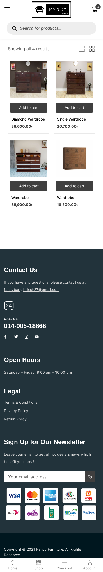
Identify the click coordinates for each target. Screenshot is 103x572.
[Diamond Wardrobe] (28, 79)
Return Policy (15, 419)
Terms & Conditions (20, 402)
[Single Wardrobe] (74, 79)
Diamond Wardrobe (28, 119)
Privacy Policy (16, 410)
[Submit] (90, 476)
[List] (82, 49)
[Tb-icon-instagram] (26, 337)
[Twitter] (16, 337)
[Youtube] (37, 337)
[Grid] (92, 49)
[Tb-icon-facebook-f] (6, 337)
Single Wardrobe (71, 119)
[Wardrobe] (28, 158)
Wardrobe (20, 197)
